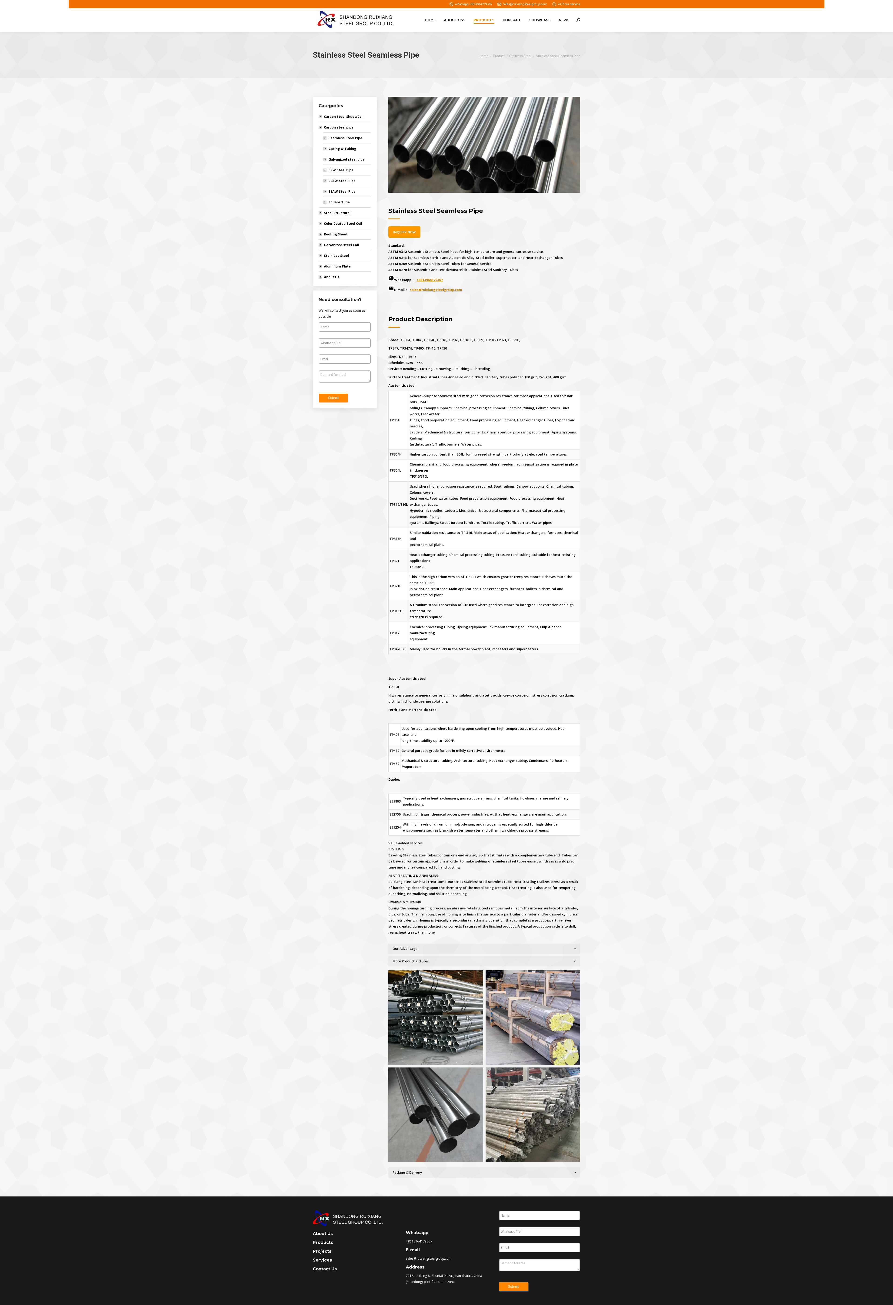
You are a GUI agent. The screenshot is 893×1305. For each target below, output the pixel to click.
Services (322, 1260)
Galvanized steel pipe (347, 159)
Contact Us (325, 1269)
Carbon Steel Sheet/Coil (343, 116)
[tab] (484, 949)
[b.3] (533, 1114)
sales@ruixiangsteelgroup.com (525, 4)
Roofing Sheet (336, 234)
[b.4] (533, 1017)
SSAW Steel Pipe (342, 191)
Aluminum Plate (337, 266)
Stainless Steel (336, 255)
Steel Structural (337, 213)
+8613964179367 (430, 280)
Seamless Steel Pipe (345, 138)
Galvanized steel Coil (341, 245)
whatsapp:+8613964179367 (473, 4)
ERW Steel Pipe (341, 170)
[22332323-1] (435, 1017)
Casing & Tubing (342, 148)
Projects (322, 1251)
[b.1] (435, 1114)
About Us (331, 277)
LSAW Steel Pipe (342, 180)
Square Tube (339, 202)
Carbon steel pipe (338, 127)
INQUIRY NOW (404, 232)
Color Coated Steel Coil (343, 223)
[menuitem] (430, 20)
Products (323, 1242)
